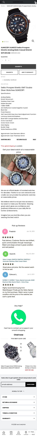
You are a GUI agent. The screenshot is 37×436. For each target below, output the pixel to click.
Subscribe (30, 384)
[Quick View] (20, 347)
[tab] (18, 397)
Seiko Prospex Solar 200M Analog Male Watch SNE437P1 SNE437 (11, 367)
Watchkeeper (21, 424)
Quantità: (4, 57)
